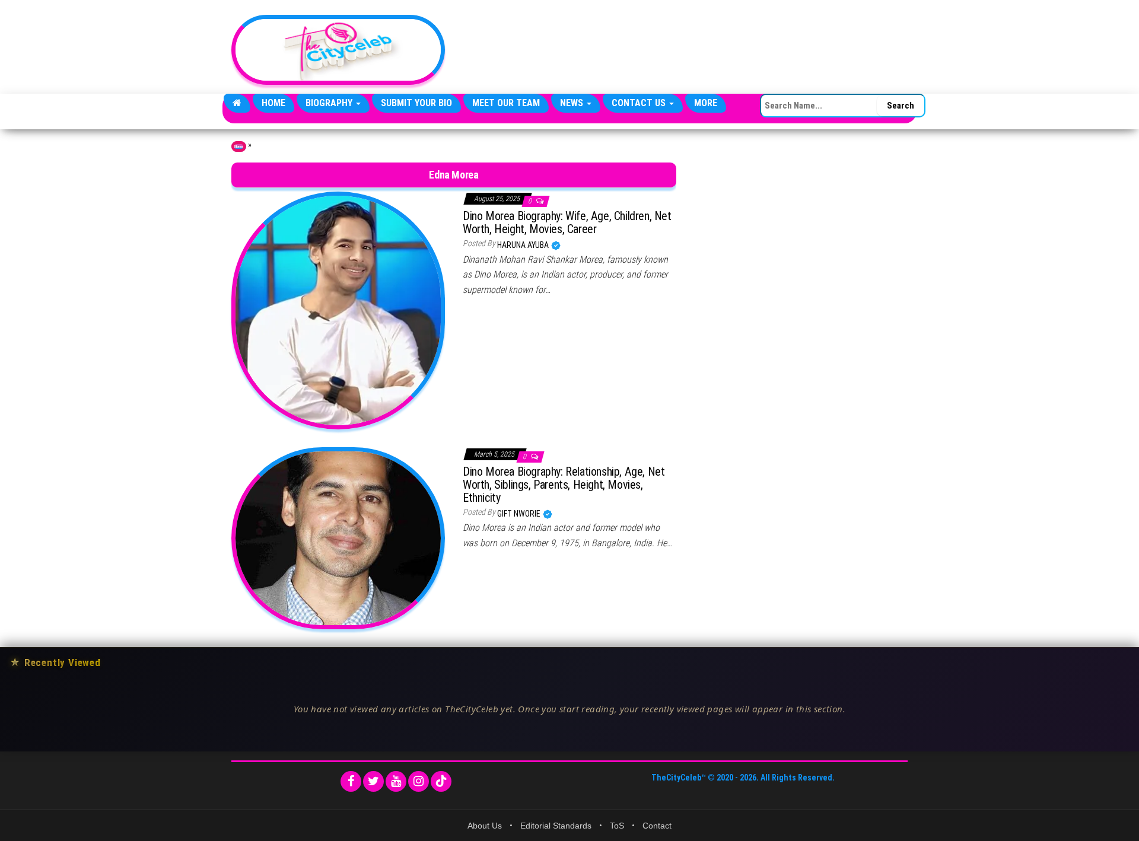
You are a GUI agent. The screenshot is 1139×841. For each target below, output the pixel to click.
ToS (617, 825)
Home (273, 103)
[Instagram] (418, 781)
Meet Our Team (506, 103)
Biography (330, 103)
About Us (484, 825)
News (573, 103)
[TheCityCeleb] (237, 103)
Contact (657, 825)
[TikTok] (441, 781)
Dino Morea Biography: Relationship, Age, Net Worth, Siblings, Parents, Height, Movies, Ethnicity (563, 484)
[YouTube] (396, 781)
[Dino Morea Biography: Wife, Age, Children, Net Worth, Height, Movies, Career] (338, 309)
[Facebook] (351, 781)
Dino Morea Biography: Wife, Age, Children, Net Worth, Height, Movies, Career (567, 222)
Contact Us (640, 103)
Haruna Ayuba (524, 245)
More (705, 103)
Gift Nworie (519, 513)
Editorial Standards (555, 825)
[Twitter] (373, 781)
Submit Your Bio (416, 103)
